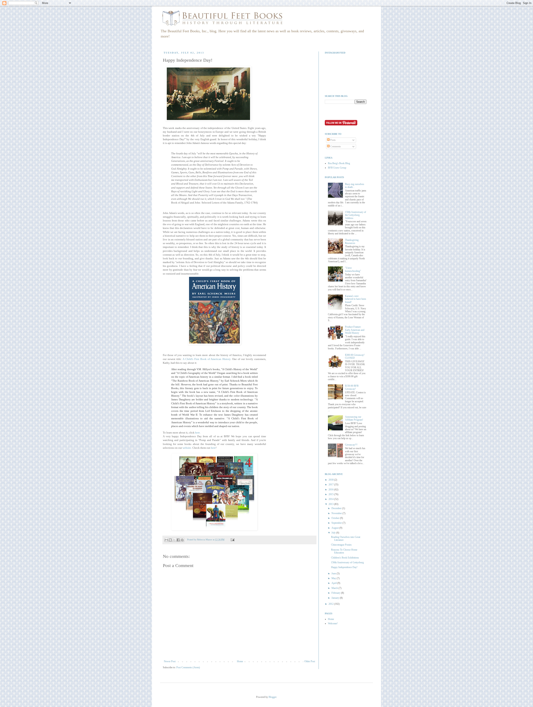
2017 (331, 484)
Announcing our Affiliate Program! (354, 418)
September (336, 522)
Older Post (309, 661)
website (187, 447)
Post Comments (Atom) (188, 667)
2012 (331, 603)
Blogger (272, 697)
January (335, 597)
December (336, 508)
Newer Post (170, 661)
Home (240, 661)
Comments (335, 146)
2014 (331, 499)
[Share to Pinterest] (182, 540)
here (197, 432)
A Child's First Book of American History (207, 359)
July (333, 532)
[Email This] (166, 540)
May (334, 578)
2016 (331, 489)
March (335, 588)
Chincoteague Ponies (341, 544)
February (336, 592)
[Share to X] (174, 540)
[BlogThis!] (170, 540)
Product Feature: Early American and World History (354, 329)
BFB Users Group (337, 167)
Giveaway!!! (351, 444)
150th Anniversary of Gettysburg (347, 562)
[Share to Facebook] (178, 540)
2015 (331, 494)
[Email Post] (231, 539)
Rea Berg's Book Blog (339, 163)
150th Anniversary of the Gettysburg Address (355, 215)
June (334, 573)
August (335, 527)
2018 (331, 479)
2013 (331, 504)
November (336, 513)
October (335, 518)
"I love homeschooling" (353, 269)
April (334, 583)
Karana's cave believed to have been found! (355, 299)
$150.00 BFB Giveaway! (352, 387)
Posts (333, 140)
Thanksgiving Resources (352, 241)
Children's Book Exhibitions (345, 557)
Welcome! (333, 623)
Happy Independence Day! (344, 567)
